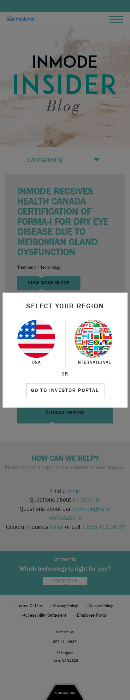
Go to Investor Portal (65, 390)
